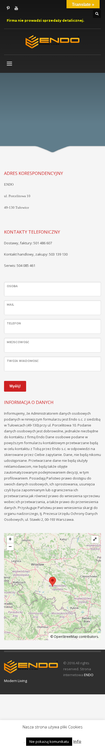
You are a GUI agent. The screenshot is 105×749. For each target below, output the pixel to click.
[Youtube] (16, 8)
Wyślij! (15, 386)
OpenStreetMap (66, 636)
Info (77, 741)
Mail (10, 304)
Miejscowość (18, 342)
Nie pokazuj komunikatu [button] (49, 741)
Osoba (12, 286)
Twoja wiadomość (22, 361)
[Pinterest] (8, 8)
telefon (14, 323)
